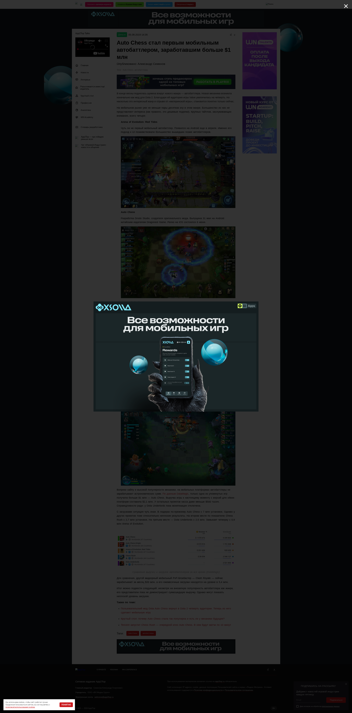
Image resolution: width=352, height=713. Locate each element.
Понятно (66, 705)
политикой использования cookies (20, 707)
